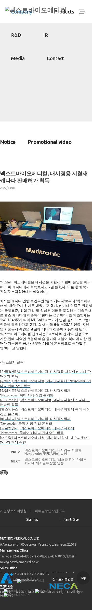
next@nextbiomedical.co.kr (19, 562)
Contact (55, 58)
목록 (3, 473)
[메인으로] (35, 10)
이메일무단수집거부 (50, 511)
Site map (32, 519)
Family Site (71, 519)
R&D (16, 35)
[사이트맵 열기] (82, 12)
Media (18, 58)
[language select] (70, 12)
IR (45, 35)
